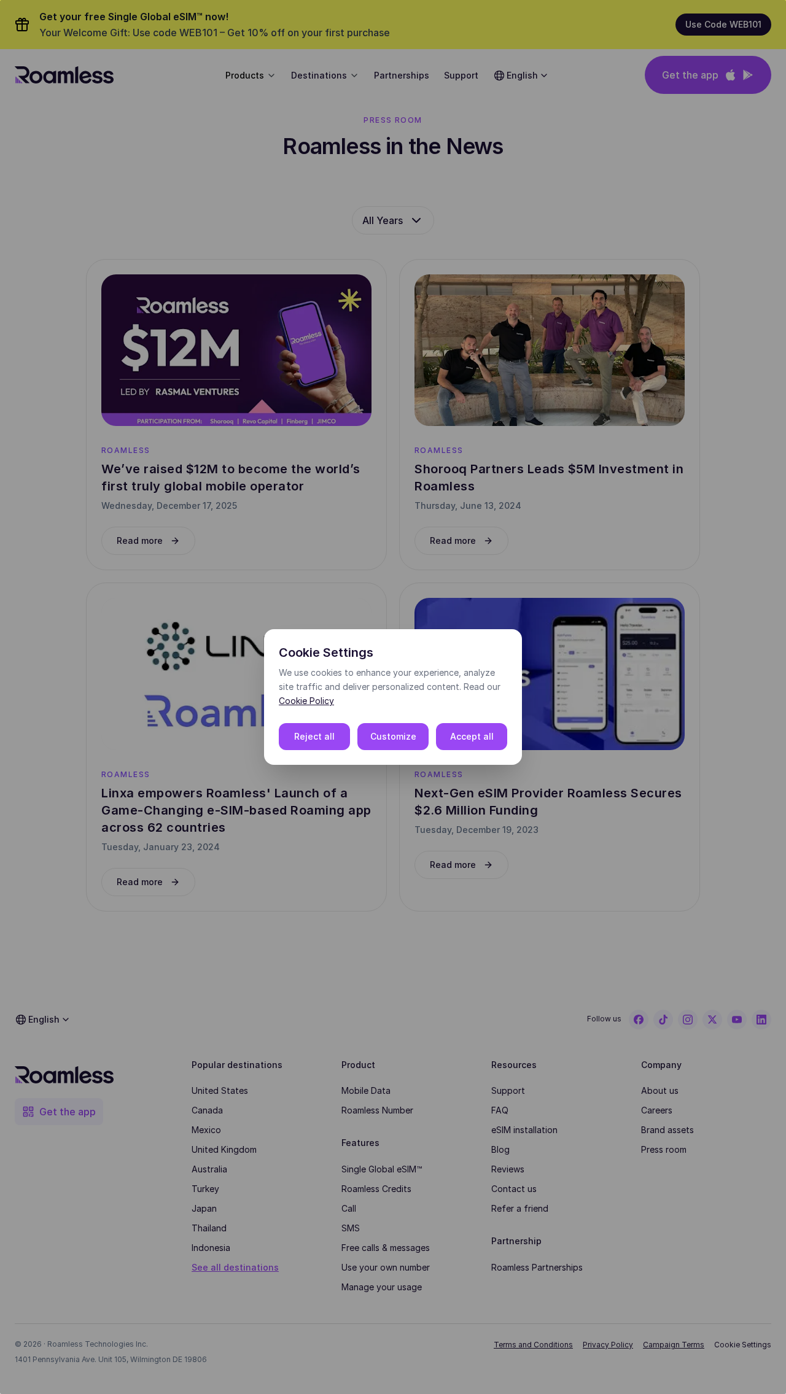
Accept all (472, 736)
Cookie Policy (306, 700)
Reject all (314, 736)
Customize (393, 736)
